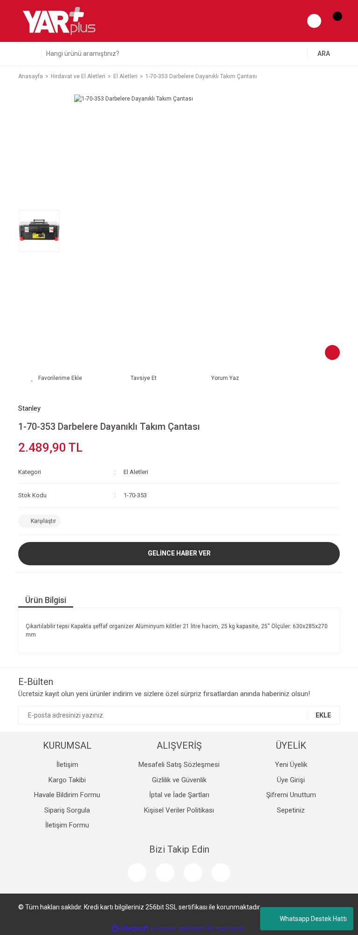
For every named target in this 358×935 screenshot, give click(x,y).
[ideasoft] (130, 928)
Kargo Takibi (67, 780)
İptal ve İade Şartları (179, 795)
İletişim (67, 764)
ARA (323, 53)
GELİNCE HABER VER (179, 553)
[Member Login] (314, 21)
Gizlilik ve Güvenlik (179, 780)
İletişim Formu (67, 825)
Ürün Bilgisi (45, 600)
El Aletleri (136, 471)
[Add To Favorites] (56, 378)
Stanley (29, 408)
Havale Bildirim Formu (67, 795)
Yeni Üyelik (291, 764)
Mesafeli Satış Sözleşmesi (179, 764)
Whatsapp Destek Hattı (313, 918)
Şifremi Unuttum (291, 795)
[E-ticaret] (178, 928)
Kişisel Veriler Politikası (179, 810)
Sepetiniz (291, 810)
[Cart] (333, 21)
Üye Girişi (291, 780)
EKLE (323, 715)
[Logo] (59, 20)
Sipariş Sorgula (67, 810)
